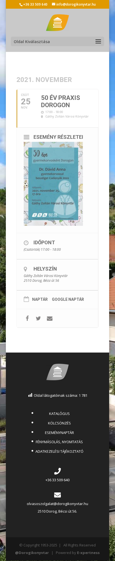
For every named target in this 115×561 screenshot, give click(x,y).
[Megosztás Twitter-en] (38, 318)
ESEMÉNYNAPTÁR (59, 432)
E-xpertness (88, 552)
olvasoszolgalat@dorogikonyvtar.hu (57, 503)
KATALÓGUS (59, 413)
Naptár (40, 299)
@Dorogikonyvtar (32, 552)
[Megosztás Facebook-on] (27, 318)
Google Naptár (68, 299)
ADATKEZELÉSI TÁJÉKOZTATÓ (59, 451)
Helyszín (45, 269)
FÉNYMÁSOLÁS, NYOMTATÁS (59, 441)
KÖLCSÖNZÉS (59, 423)
